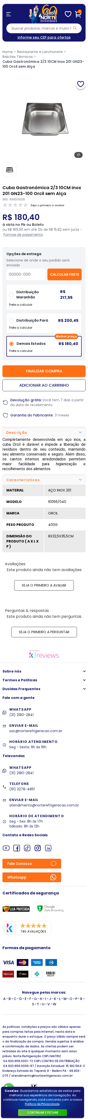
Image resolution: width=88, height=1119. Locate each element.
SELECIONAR (44, 325)
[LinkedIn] (48, 848)
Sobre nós (11, 671)
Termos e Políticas (19, 680)
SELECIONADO (44, 348)
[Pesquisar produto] (75, 28)
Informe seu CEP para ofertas (44, 37)
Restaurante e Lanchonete (40, 51)
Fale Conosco (19, 863)
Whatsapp (16, 877)
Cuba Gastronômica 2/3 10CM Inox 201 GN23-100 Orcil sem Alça (43, 64)
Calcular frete (64, 274)
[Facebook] (17, 848)
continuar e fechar (42, 1112)
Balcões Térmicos (17, 56)
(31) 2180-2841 (21, 714)
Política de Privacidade (42, 1104)
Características (23, 480)
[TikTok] (27, 848)
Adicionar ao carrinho (44, 385)
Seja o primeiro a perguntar (44, 632)
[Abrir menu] (8, 14)
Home (7, 51)
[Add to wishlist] (81, 84)
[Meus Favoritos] (68, 14)
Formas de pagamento (23, 234)
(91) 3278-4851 (22, 789)
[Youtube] (6, 848)
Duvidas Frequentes (21, 688)
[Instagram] (38, 848)
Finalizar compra (44, 371)
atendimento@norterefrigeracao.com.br (44, 805)
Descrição (17, 432)
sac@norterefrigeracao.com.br (35, 730)
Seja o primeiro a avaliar (44, 585)
